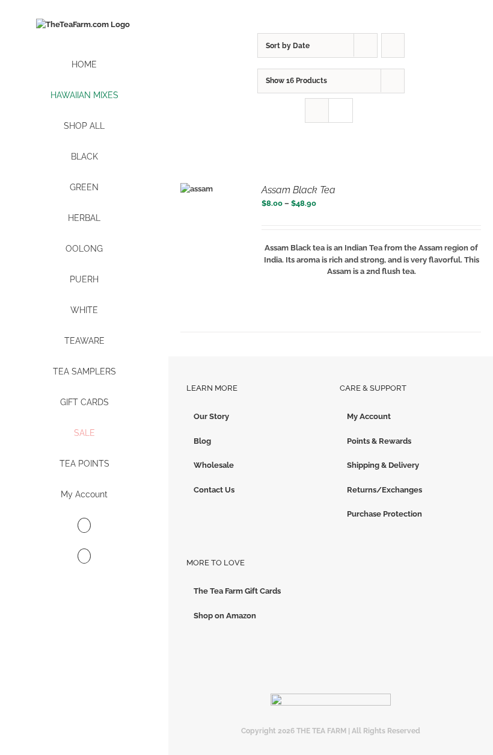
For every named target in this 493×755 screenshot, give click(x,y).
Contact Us (214, 489)
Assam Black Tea (298, 190)
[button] (84, 556)
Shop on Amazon (225, 615)
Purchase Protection (384, 513)
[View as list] (340, 110)
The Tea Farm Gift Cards (237, 590)
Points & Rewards (379, 441)
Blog (202, 441)
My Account (369, 416)
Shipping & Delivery (383, 465)
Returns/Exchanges (384, 489)
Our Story (211, 416)
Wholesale (214, 465)
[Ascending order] (393, 45)
